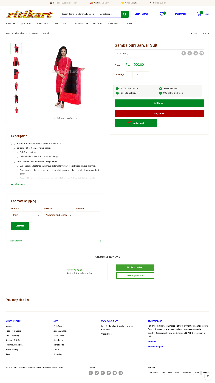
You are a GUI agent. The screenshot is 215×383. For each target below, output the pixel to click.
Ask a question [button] (135, 275)
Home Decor (60, 24)
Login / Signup (142, 14)
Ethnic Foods (59, 335)
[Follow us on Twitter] (97, 373)
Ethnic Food (113, 24)
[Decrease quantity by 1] (129, 75)
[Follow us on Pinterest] (109, 373)
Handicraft (79, 24)
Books (8, 24)
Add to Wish (138, 123)
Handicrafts (59, 345)
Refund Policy (16, 241)
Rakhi (129, 24)
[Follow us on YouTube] (115, 373)
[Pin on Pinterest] (189, 53)
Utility (96, 24)
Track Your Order (13, 331)
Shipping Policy (12, 335)
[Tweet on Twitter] (195, 53)
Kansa (56, 349)
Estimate (20, 226)
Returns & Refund (14, 340)
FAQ (8, 354)
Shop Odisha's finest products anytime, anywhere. (118, 328)
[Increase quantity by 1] (145, 75)
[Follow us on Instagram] (103, 373)
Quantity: (119, 75)
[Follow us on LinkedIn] (121, 373)
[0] (162, 15)
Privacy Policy (12, 349)
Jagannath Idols (60, 331)
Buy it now (159, 114)
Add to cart (159, 103)
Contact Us (11, 326)
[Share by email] (201, 53)
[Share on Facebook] (183, 53)
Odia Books (58, 326)
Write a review (135, 267)
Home (8, 33)
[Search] (125, 14)
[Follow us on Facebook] (91, 373)
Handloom (41, 24)
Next (204, 33)
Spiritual (24, 24)
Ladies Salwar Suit (21, 33)
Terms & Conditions (14, 345)
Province (48, 208)
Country (15, 208)
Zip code (80, 208)
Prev (195, 33)
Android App (106, 334)
